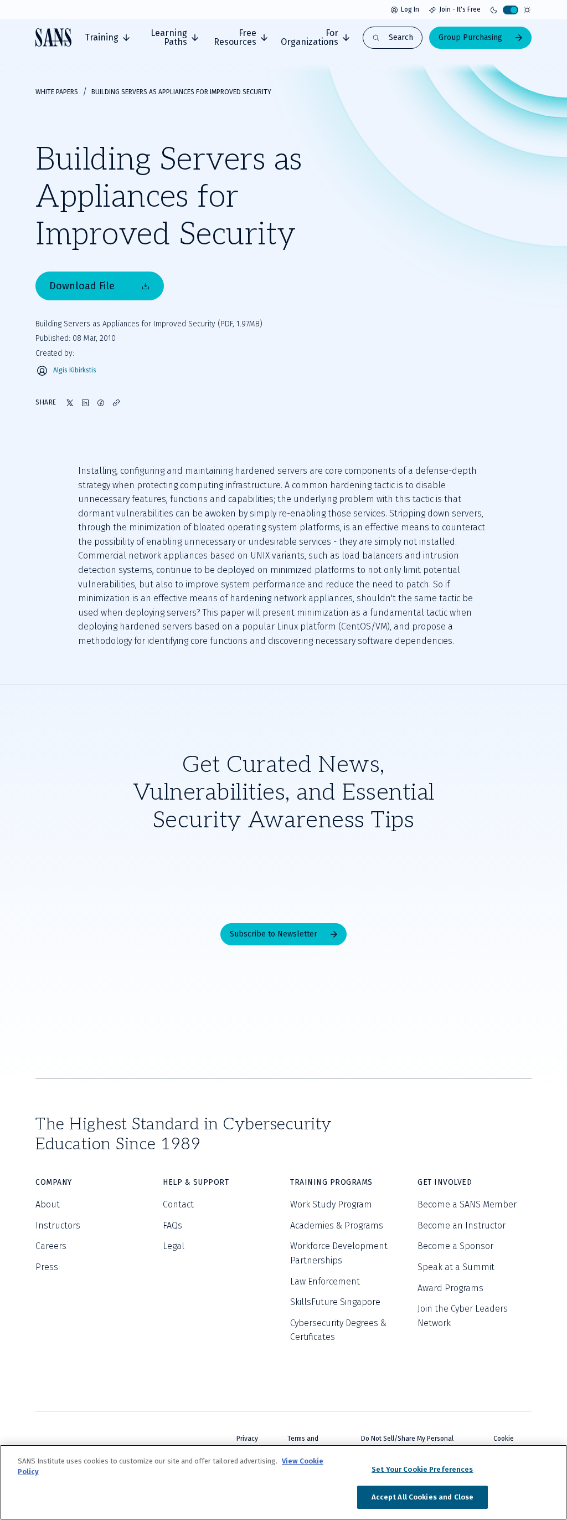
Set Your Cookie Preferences (422, 1469)
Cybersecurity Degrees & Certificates (338, 1330)
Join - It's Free (460, 9)
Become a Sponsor (455, 1246)
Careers (50, 1246)
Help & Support (196, 1182)
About (47, 1204)
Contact (178, 1204)
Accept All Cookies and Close (423, 1497)
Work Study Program (331, 1204)
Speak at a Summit (455, 1267)
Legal (173, 1246)
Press (46, 1267)
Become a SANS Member (467, 1204)
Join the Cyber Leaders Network (462, 1315)
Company (53, 1182)
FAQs (172, 1225)
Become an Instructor (461, 1225)
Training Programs (331, 1182)
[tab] (107, 38)
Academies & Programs (336, 1225)
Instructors (57, 1225)
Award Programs (450, 1288)
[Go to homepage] (53, 37)
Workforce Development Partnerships (339, 1253)
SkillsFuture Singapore (335, 1302)
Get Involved (444, 1182)
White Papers (56, 92)
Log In (410, 9)
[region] (283, 1482)
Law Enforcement (325, 1281)
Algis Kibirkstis (74, 370)
